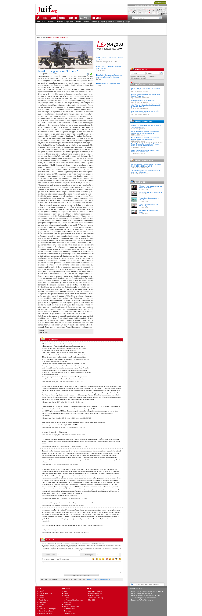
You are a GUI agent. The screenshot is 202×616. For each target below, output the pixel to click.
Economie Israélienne (46, 611)
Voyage (127, 21)
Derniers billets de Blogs (144, 160)
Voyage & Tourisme (45, 613)
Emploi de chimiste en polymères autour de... (146, 595)
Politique (94, 21)
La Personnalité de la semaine (74, 600)
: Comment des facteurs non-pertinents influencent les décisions (109, 76)
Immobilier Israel (69, 613)
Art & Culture (41, 21)
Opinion (86, 21)
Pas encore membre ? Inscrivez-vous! (144, 76)
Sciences (111, 21)
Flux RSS (91, 600)
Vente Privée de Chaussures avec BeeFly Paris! (147, 591)
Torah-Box (144, 167)
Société (119, 21)
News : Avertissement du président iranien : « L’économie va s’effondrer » (146, 151)
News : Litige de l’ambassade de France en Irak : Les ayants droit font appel (145, 144)
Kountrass (145, 97)
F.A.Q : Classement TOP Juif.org (142, 593)
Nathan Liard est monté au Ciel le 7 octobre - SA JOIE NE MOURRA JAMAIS (146, 165)
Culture (41, 604)
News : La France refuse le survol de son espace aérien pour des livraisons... (145, 132)
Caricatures (67, 604)
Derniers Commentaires (72, 606)
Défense (60, 21)
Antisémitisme (43, 600)
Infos (39, 588)
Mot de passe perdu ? (138, 78)
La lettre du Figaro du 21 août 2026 (142, 100)
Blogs (65, 591)
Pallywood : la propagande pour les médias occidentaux (150, 186)
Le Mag (44, 37)
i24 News (145, 91)
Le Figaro (144, 102)
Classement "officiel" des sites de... (142, 600)
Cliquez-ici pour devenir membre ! (98, 579)
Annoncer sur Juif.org (95, 598)
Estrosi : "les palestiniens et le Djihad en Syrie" (148, 205)
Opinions (67, 595)
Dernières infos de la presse (145, 84)
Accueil (39, 37)
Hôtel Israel (67, 611)
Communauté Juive (45, 593)
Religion (102, 21)
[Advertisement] (102, 29)
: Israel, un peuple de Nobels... (108, 84)
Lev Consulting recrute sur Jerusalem (143, 598)
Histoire (78, 21)
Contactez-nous (93, 595)
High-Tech (69, 21)
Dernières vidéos (141, 182)
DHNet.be (145, 114)
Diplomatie (42, 602)
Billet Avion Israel (69, 609)
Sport (40, 606)
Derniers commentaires (143, 121)
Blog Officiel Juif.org (95, 591)
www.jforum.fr (43, 332)
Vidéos (66, 593)
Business (51, 21)
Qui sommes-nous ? (95, 593)
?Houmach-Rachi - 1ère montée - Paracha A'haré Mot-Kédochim (145, 171)
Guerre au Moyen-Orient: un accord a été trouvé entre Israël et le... (145, 112)
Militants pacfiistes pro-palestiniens (150, 192)
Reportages (67, 602)
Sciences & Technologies (47, 609)
